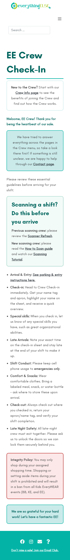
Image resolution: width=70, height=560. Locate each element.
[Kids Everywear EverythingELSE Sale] (31, 6)
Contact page (43, 164)
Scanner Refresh (40, 236)
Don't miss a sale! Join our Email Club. (35, 550)
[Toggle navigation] (59, 19)
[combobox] (29, 30)
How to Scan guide (39, 248)
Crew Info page (26, 93)
